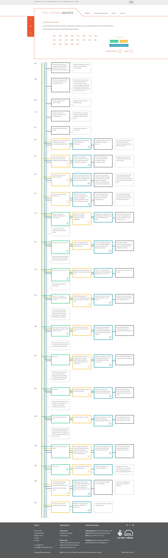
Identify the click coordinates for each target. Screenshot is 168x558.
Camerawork (114, 41)
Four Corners (124, 41)
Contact (122, 13)
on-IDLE (131, 552)
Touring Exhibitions (101, 13)
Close (131, 2)
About (114, 13)
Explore (87, 13)
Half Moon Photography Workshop (119, 45)
